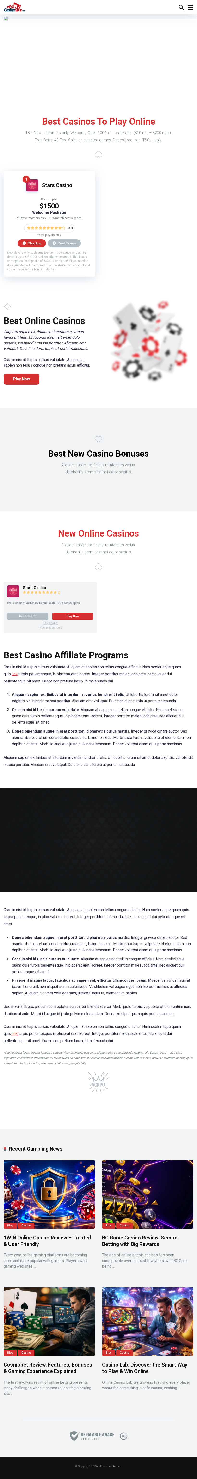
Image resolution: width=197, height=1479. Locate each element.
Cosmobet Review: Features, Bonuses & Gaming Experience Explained (48, 1368)
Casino (26, 1225)
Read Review (66, 243)
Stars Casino (57, 185)
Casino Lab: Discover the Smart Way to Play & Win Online (144, 1368)
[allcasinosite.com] (15, 6)
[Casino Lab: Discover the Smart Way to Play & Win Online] (147, 1321)
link (15, 674)
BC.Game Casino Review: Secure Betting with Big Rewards (140, 1241)
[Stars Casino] (32, 190)
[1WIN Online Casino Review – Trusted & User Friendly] (49, 1194)
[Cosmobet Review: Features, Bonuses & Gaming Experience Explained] (49, 1321)
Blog (10, 1225)
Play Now (34, 243)
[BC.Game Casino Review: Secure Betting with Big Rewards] (147, 1194)
